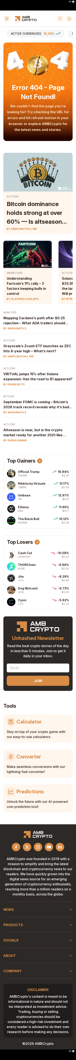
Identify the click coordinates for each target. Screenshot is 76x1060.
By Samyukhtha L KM (22, 228)
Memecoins (15, 272)
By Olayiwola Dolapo (23, 299)
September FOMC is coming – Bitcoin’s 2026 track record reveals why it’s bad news (36, 407)
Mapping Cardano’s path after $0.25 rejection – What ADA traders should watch (34, 323)
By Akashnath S (14, 328)
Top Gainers (21, 461)
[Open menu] (6, 18)
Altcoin (12, 196)
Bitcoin (8, 396)
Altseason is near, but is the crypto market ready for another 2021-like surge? (32, 435)
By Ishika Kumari (15, 440)
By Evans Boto (14, 384)
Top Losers (20, 542)
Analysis (9, 312)
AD (70, 2)
